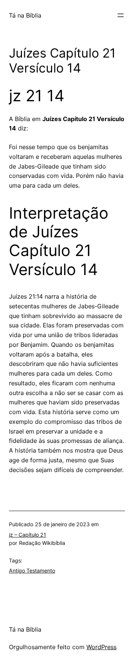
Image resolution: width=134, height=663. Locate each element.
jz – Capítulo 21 (27, 534)
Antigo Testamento (32, 570)
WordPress (101, 647)
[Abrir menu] (120, 15)
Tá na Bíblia (25, 15)
